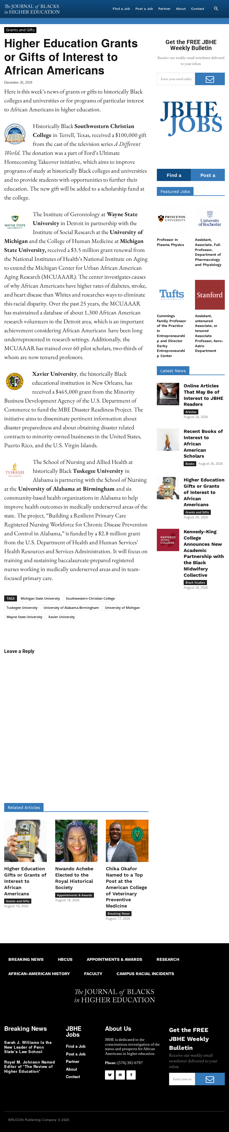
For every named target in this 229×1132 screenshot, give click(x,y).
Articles (190, 412)
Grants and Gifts (20, 29)
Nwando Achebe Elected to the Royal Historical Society (74, 878)
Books (189, 463)
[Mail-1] (120, 1075)
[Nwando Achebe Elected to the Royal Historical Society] (76, 841)
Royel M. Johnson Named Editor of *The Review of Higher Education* (29, 1066)
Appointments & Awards (74, 895)
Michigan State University (40, 598)
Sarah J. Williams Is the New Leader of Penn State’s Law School (28, 1046)
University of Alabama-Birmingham (71, 607)
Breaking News (119, 913)
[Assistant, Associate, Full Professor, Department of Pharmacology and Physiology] (210, 218)
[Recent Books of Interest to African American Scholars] (168, 439)
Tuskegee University (22, 607)
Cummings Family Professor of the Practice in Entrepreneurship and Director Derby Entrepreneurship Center (171, 336)
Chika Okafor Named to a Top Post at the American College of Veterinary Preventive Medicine (126, 887)
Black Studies (195, 582)
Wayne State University (24, 617)
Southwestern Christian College (90, 598)
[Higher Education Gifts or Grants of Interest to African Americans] (25, 841)
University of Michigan (122, 607)
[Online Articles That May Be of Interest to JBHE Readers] (168, 394)
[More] (153, 629)
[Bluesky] (109, 1075)
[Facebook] (131, 1075)
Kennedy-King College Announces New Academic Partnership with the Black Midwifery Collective (204, 553)
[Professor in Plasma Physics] (172, 218)
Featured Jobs (175, 191)
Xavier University (61, 617)
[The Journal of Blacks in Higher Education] (32, 9)
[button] (216, 9)
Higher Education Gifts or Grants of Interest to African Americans (25, 881)
